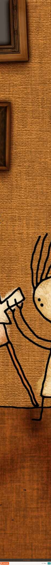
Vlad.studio (5, 563)
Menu (44, 563)
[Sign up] (49, 563)
